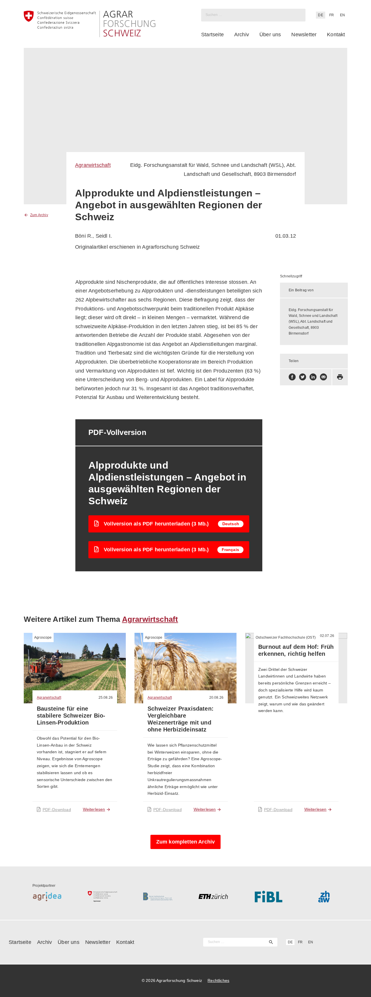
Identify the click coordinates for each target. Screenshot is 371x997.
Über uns (270, 34)
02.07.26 (327, 636)
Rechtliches (218, 980)
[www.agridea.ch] (47, 896)
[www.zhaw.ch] (324, 896)
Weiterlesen (94, 809)
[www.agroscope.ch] (102, 896)
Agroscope (43, 637)
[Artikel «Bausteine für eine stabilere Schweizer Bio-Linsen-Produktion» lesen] (75, 668)
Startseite (212, 34)
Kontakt (336, 34)
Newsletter (304, 34)
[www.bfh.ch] (157, 896)
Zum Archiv (39, 215)
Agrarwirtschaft (93, 165)
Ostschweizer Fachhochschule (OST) (286, 637)
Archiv (241, 34)
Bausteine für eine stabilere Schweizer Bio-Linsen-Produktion (71, 715)
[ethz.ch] (213, 896)
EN (342, 15)
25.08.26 (106, 698)
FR (331, 15)
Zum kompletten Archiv (185, 842)
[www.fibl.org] (268, 896)
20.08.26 (216, 698)
